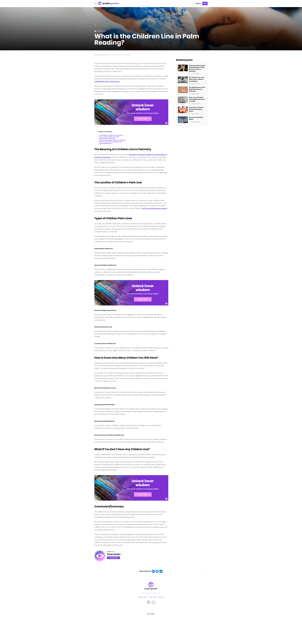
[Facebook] (153, 571)
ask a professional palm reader (154, 208)
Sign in (198, 3)
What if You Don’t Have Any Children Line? (110, 142)
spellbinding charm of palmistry (107, 81)
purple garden (151, 589)
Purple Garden (114, 554)
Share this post (145, 571)
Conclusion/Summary (105, 143)
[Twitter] (157, 571)
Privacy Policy (142, 597)
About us (161, 597)
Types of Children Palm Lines (107, 138)
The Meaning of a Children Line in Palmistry (111, 135)
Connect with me (113, 557)
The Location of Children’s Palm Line (109, 137)
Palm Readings (103, 55)
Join (204, 3)
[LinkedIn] (161, 571)
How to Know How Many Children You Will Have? (112, 140)
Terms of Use (152, 597)
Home (96, 55)
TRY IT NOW (142, 119)
